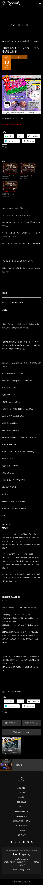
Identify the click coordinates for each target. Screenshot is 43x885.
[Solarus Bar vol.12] (28, 167)
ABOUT (21, 807)
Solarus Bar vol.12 (27, 174)
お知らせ (21, 792)
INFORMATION (21, 816)
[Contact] (27, 842)
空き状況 (21, 797)
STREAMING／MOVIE (21, 821)
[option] (21, 765)
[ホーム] (3, 41)
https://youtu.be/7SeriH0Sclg (12, 124)
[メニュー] (39, 3)
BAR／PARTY (21, 825)
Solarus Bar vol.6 (8, 192)
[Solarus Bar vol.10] (10, 167)
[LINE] (11, 842)
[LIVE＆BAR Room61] (11, 3)
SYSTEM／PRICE (21, 811)
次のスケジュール (31, 723)
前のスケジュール (12, 723)
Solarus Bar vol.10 (9, 174)
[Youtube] (23, 842)
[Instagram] (19, 842)
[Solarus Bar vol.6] (10, 185)
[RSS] (31, 842)
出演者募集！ (21, 788)
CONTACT (22, 835)
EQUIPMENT (22, 830)
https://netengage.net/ (21, 870)
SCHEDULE (21, 802)
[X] (15, 842)
